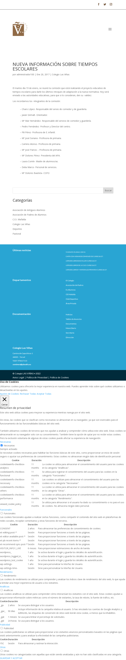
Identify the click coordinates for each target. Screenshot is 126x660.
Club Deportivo (72, 299)
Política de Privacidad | (38, 377)
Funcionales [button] (6, 509)
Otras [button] (3, 647)
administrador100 (25, 74)
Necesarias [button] (5, 441)
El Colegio (70, 280)
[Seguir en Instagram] (110, 4)
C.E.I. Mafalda (19, 219)
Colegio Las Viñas (60, 74)
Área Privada (71, 303)
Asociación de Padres (74, 285)
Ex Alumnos (71, 290)
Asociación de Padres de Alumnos (29, 214)
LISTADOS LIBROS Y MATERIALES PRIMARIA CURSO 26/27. (86, 270)
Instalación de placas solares (75, 252)
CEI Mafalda (70, 294)
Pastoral (17, 233)
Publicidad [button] (5, 624)
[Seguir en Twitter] (104, 4)
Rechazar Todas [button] (28, 393)
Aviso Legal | (19, 377)
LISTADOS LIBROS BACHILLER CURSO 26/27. (81, 261)
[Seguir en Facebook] (98, 4)
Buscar (108, 190)
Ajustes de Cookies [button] (9, 393)
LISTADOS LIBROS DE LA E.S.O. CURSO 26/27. (81, 265)
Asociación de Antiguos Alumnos (29, 210)
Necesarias (9, 445)
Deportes (17, 228)
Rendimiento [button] (6, 571)
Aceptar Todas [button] (44, 393)
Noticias (69, 314)
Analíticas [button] (4, 586)
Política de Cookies (59, 377)
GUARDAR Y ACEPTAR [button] (11, 658)
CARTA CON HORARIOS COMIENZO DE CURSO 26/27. (84, 256)
